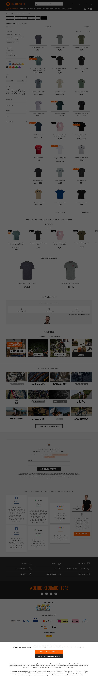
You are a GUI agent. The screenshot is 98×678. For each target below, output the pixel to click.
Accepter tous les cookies (48, 652)
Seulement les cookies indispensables (49, 656)
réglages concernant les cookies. (69, 647)
